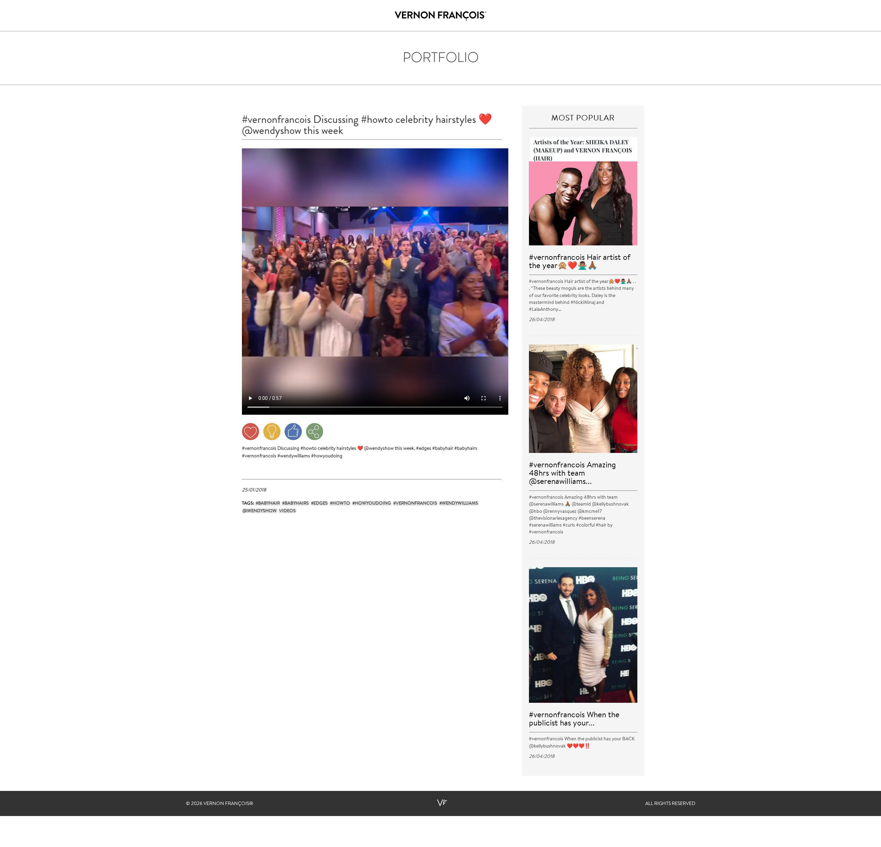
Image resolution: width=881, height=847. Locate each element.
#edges (423, 448)
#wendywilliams (293, 456)
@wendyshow (379, 448)
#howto (308, 448)
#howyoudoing (326, 456)
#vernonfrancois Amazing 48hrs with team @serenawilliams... (572, 474)
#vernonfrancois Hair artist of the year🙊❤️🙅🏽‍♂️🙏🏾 (579, 262)
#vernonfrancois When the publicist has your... (574, 719)
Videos (287, 511)
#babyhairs (465, 448)
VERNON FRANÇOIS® (228, 804)
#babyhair (442, 448)
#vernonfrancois (259, 448)
